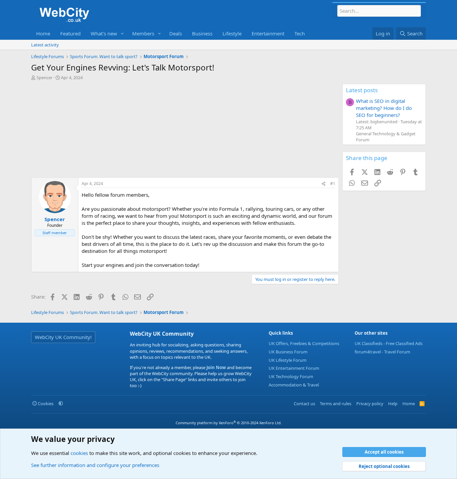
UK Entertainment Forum (294, 368)
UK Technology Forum (291, 376)
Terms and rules (335, 404)
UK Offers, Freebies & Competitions (304, 343)
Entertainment (268, 33)
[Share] (323, 184)
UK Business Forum (288, 352)
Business (202, 33)
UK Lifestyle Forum (287, 360)
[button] (122, 33)
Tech (299, 33)
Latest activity (45, 45)
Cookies (45, 404)
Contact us (304, 404)
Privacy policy (369, 404)
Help (392, 404)
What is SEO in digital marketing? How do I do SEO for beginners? (384, 108)
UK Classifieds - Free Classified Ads (389, 343)
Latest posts (362, 90)
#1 (332, 183)
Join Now (215, 367)
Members (143, 33)
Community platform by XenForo (229, 422)
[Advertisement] (185, 130)
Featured (70, 33)
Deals (175, 33)
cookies (79, 453)
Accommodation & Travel (294, 385)
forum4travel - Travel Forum (382, 352)
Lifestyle (232, 33)
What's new (104, 33)
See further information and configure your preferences (95, 465)
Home (43, 33)
